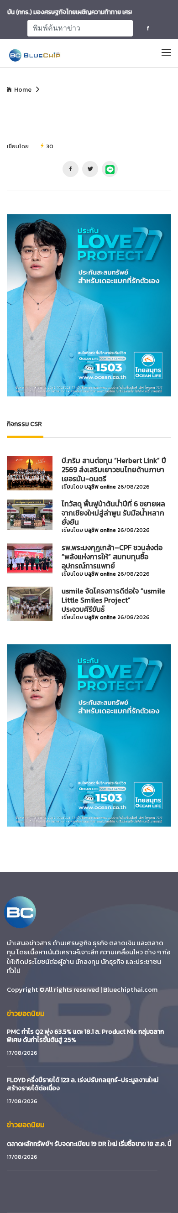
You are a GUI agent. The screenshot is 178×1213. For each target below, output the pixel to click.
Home (22, 90)
